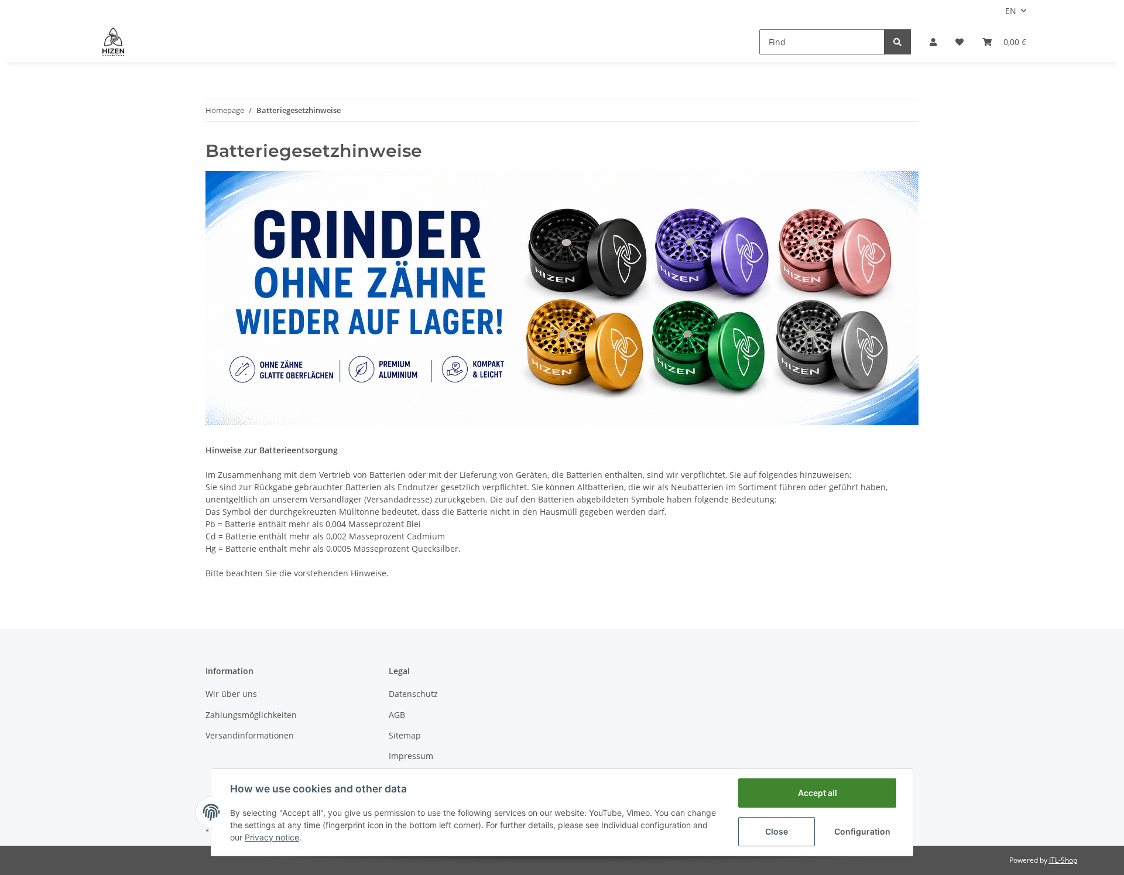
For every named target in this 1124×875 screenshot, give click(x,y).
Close (776, 831)
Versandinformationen (249, 735)
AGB (397, 714)
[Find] (897, 41)
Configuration (862, 831)
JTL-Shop (1063, 860)
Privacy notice (272, 837)
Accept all (817, 793)
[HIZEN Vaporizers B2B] (113, 41)
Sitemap (405, 735)
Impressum (411, 755)
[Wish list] (959, 42)
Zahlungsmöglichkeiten (251, 714)
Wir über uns (231, 693)
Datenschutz (413, 693)
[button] (933, 42)
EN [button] (1010, 10)
